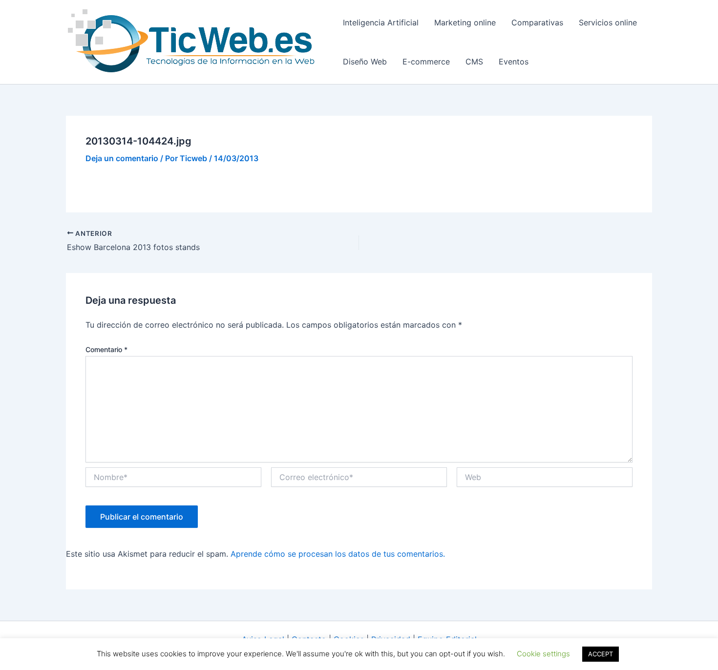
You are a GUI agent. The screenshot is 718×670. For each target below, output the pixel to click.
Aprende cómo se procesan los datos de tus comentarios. (338, 554)
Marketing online (465, 22)
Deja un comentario (121, 158)
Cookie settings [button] (543, 653)
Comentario (106, 349)
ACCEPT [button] (600, 654)
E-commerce (426, 61)
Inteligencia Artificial (381, 22)
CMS (474, 61)
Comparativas (537, 22)
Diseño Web (365, 61)
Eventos (513, 61)
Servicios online (608, 22)
